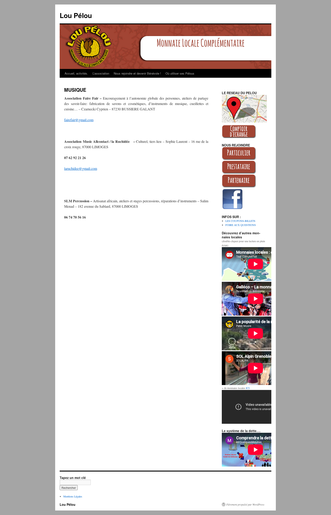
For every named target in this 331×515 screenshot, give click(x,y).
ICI (247, 388)
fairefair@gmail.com (78, 119)
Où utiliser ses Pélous (180, 73)
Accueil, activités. (76, 73)
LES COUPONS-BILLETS (240, 221)
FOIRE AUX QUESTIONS (240, 225)
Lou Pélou (76, 15)
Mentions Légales (72, 496)
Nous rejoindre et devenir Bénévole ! (137, 73)
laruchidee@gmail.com (80, 168)
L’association (101, 73)
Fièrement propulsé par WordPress (245, 504)
